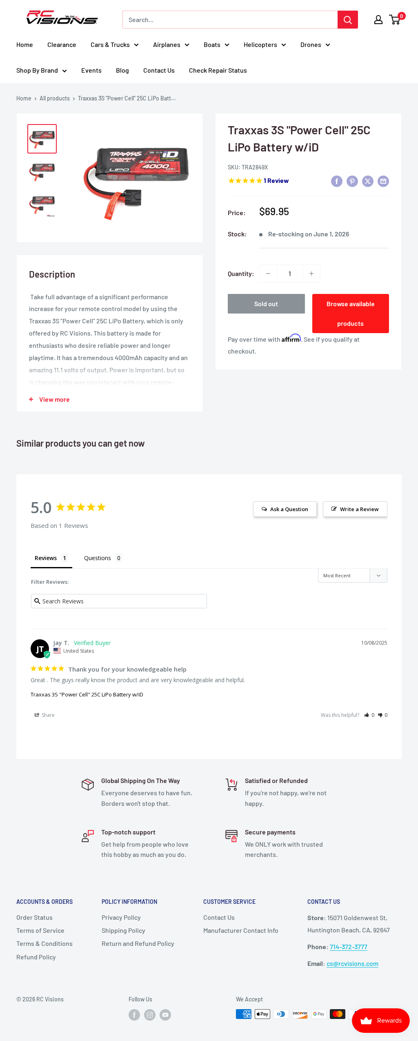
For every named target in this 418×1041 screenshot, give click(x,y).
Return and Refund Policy (138, 943)
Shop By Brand (37, 70)
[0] (395, 19)
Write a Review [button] (359, 509)
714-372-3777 (348, 946)
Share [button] (47, 715)
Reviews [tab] (46, 558)
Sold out (266, 303)
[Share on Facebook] (336, 181)
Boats (212, 44)
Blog (122, 70)
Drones (310, 44)
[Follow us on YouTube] (165, 1015)
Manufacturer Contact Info (240, 930)
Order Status (34, 917)
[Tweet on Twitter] (368, 181)
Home (24, 44)
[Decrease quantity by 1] (268, 273)
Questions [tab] (97, 558)
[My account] (378, 19)
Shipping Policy (123, 930)
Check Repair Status (218, 70)
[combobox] (230, 20)
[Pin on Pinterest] (352, 181)
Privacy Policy (121, 917)
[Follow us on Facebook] (134, 1015)
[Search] (348, 20)
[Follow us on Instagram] (150, 1015)
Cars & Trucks (110, 44)
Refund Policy (36, 957)
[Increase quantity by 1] (311, 273)
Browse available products (351, 313)
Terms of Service (40, 930)
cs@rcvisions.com (352, 963)
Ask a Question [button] (289, 509)
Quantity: (241, 273)
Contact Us (159, 70)
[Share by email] (383, 181)
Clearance (61, 44)
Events (91, 70)
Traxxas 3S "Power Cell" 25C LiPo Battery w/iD (87, 694)
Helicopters (260, 44)
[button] (369, 715)
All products (55, 98)
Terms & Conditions (44, 943)
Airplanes (166, 44)
